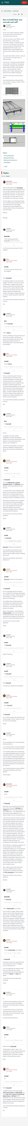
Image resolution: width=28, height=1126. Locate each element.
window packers (7, 612)
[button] (4, 25)
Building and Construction (10, 160)
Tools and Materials (9, 155)
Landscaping (7, 162)
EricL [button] (7, 259)
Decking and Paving (9, 158)
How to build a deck (8, 1092)
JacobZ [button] (8, 460)
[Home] (1, 11)
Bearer (11, 973)
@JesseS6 (20, 187)
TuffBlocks (17, 484)
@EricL (9, 332)
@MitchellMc (10, 908)
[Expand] (14, 245)
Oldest (8, 176)
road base (18, 808)
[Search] (1, 6)
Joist (17, 973)
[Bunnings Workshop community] (7, 2)
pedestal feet (10, 482)
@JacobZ (5, 547)
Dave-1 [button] (8, 1027)
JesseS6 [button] (8, 25)
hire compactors (9, 872)
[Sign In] (24, 2)
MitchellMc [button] (9, 181)
